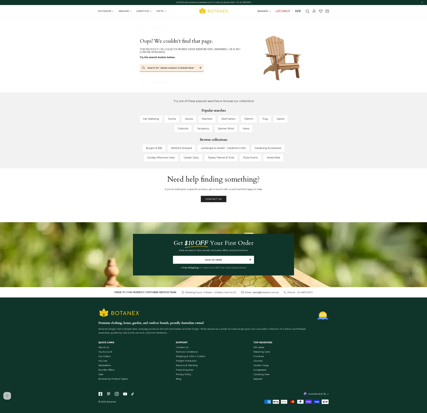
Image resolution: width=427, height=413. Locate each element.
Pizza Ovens (250, 157)
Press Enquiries (184, 369)
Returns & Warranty (187, 365)
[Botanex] (213, 11)
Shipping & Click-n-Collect (190, 356)
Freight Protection (186, 360)
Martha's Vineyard (181, 148)
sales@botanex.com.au (265, 292)
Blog (178, 378)
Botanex (111, 401)
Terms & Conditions (187, 351)
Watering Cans (261, 351)
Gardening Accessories (268, 148)
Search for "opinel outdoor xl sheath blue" (170, 67)
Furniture (258, 356)
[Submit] (250, 259)
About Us (103, 347)
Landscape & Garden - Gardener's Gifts (223, 148)
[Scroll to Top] (421, 396)
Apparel (257, 378)
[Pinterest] (109, 394)
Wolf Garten (228, 118)
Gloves (189, 118)
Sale (100, 374)
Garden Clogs (261, 365)
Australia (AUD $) (317, 394)
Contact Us (182, 347)
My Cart (102, 360)
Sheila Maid (273, 157)
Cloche (172, 118)
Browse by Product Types (113, 378)
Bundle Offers (106, 369)
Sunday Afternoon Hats (161, 157)
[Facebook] (100, 394)
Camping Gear (261, 374)
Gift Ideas (258, 347)
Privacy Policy (183, 374)
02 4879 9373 (305, 292)
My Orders (104, 356)
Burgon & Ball (154, 148)
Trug (265, 118)
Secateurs (203, 128)
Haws (246, 128)
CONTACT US (213, 199)
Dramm (248, 118)
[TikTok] (133, 394)
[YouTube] (125, 394)
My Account (105, 351)
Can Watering (151, 118)
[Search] (307, 11)
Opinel (280, 118)
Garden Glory (191, 157)
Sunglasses (259, 369)
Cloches (258, 360)
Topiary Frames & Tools (221, 157)
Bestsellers (104, 365)
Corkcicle (183, 128)
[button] (327, 11)
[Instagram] (117, 394)
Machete (207, 118)
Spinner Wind (226, 128)
